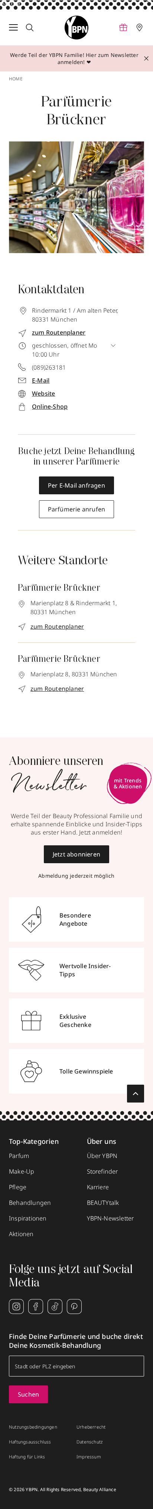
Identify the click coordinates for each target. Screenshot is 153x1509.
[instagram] (16, 1306)
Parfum (19, 1156)
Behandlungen (30, 1203)
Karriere (98, 1187)
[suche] (29, 27)
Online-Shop (50, 406)
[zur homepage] (76, 27)
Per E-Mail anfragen (76, 485)
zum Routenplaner (57, 626)
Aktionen (21, 1234)
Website (43, 393)
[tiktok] (55, 1306)
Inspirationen (28, 1218)
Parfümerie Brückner (59, 588)
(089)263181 (49, 367)
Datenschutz (89, 1442)
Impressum (88, 1457)
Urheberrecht (90, 1427)
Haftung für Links (27, 1457)
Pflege (17, 1187)
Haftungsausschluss (30, 1442)
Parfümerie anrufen (76, 509)
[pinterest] (74, 1306)
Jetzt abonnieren (76, 854)
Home (16, 79)
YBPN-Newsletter (110, 1218)
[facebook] (35, 1306)
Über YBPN (102, 1156)
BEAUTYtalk (103, 1203)
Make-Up (21, 1171)
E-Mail (40, 380)
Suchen (28, 1394)
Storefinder (102, 1171)
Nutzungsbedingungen (33, 1427)
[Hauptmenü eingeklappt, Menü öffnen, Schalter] (13, 27)
